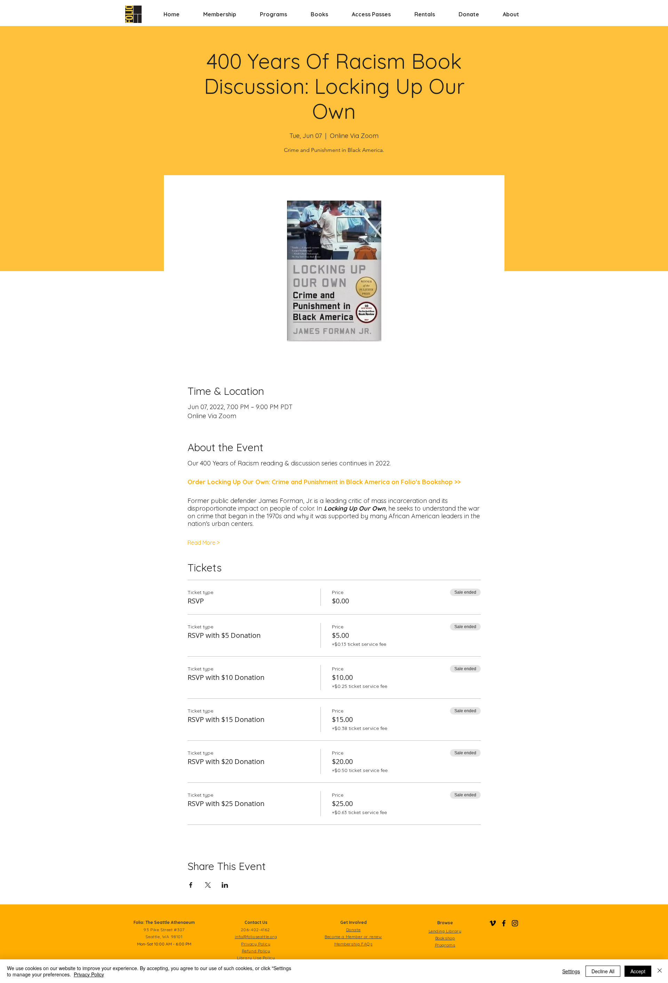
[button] (219, 14)
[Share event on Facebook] (191, 885)
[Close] (659, 971)
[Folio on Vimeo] (492, 923)
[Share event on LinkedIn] (225, 885)
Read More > (204, 542)
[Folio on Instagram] (515, 923)
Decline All (602, 971)
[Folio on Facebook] (504, 923)
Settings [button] (571, 971)
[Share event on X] (208, 885)
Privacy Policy (89, 974)
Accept (637, 971)
